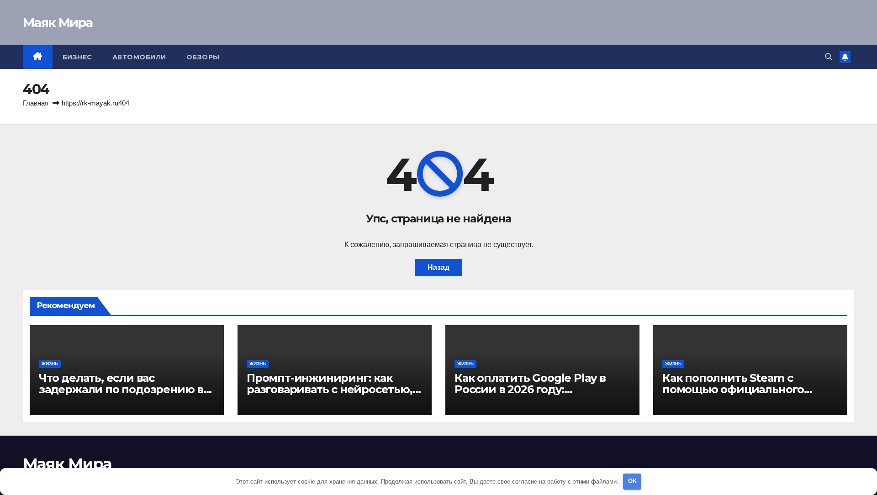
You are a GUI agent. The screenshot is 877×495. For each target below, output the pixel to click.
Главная (35, 103)
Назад (438, 267)
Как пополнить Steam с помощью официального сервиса (733, 389)
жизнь (50, 363)
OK (632, 481)
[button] (828, 57)
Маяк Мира (58, 22)
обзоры (203, 57)
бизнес (77, 57)
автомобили (139, 57)
